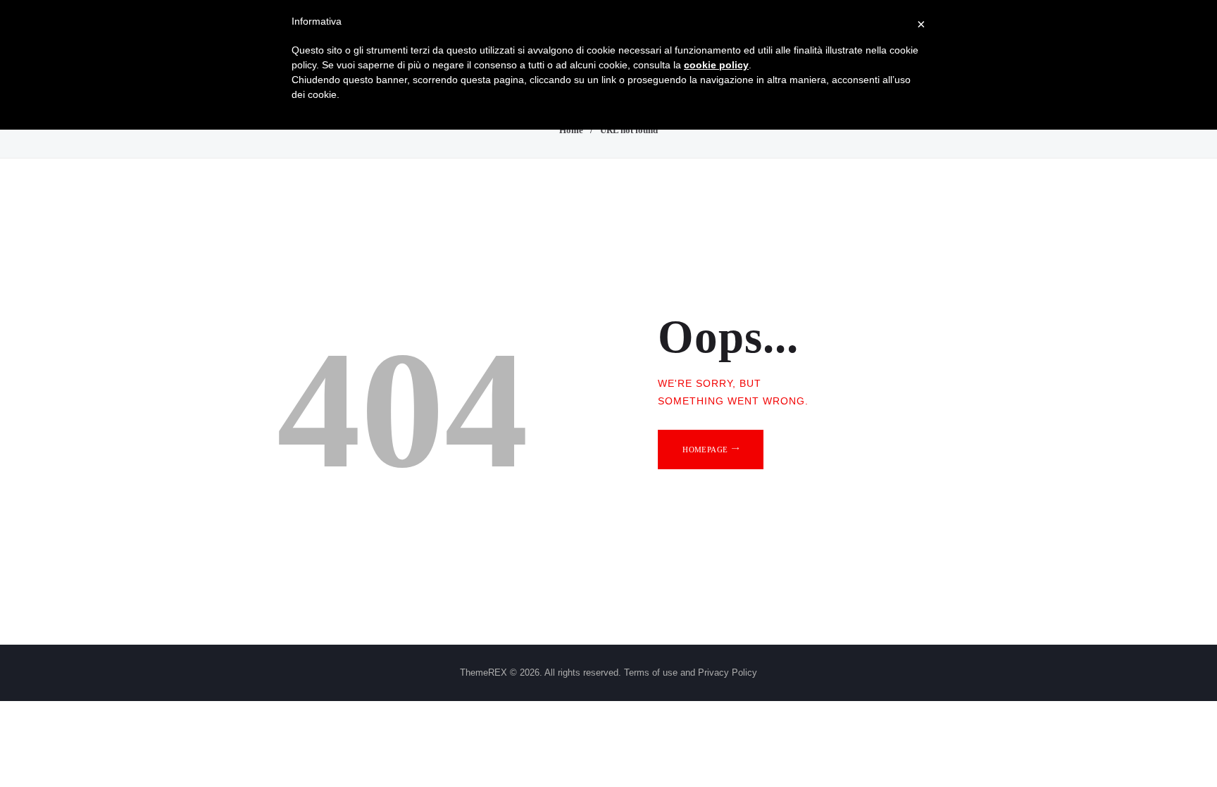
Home (571, 130)
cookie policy (716, 64)
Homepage (705, 449)
